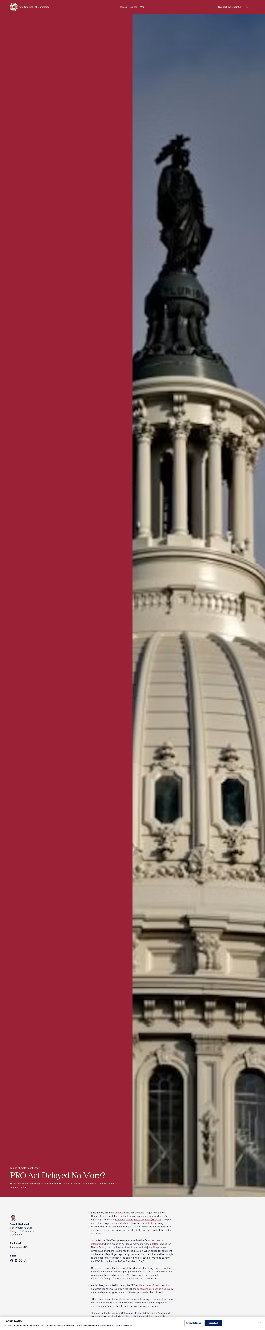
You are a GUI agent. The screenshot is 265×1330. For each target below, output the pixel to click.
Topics (123, 6)
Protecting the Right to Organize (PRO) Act (138, 1219)
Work (142, 6)
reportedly (148, 1223)
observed (120, 1212)
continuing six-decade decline (153, 1288)
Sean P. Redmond (19, 1224)
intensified (97, 1243)
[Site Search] (247, 7)
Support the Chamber (230, 6)
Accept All (213, 1323)
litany (148, 1285)
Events (133, 6)
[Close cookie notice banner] (261, 1323)
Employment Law (28, 1167)
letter (155, 1243)
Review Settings (193, 1323)
